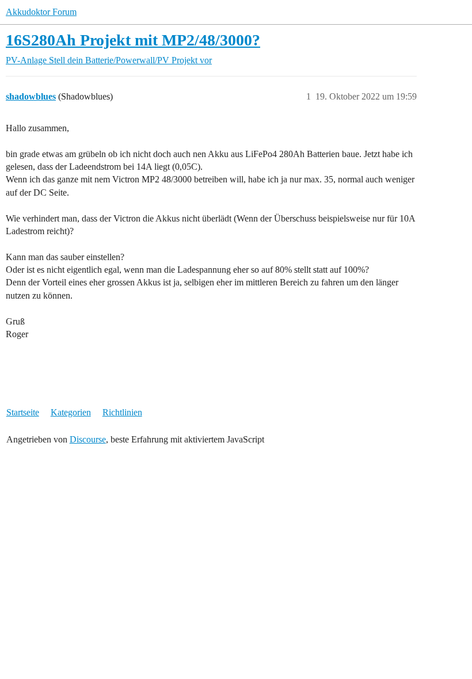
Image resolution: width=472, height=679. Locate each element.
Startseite (22, 412)
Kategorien (71, 412)
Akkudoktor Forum (41, 12)
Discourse (88, 439)
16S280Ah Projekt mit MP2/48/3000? (133, 40)
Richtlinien (122, 412)
